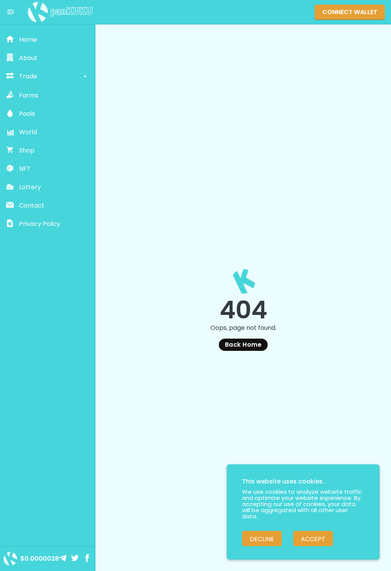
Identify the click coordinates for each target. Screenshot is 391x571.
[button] (47, 40)
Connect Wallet (349, 12)
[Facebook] (87, 558)
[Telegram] (63, 558)
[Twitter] (75, 558)
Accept (313, 539)
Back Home (243, 344)
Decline (262, 539)
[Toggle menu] (10, 12)
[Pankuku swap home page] (60, 12)
